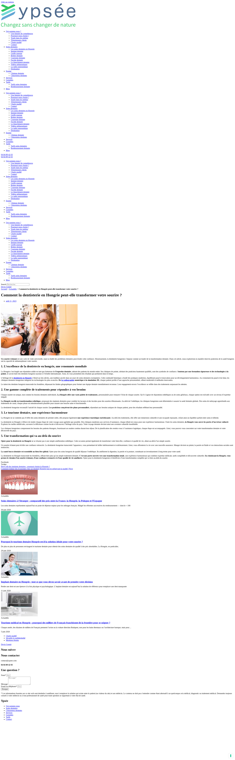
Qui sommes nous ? (13, 31)
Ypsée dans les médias (19, 38)
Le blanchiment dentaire (20, 62)
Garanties (9, 80)
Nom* (3, 675)
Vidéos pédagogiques (19, 64)
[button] (117, 462)
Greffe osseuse (16, 53)
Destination (15, 69)
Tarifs (8, 82)
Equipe (8, 71)
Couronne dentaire (18, 58)
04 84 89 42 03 (7, 155)
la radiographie (67, 380)
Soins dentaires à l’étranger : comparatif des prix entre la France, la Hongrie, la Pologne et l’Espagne (51, 501)
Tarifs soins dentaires (19, 84)
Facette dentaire (17, 60)
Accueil (4, 289)
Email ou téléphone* (9, 686)
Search (3, 284)
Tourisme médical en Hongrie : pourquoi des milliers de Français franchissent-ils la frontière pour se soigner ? (55, 622)
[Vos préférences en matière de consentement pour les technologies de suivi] (230, 755)
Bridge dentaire (17, 56)
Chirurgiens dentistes (19, 76)
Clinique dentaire (17, 73)
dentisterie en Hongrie (22, 378)
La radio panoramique (19, 67)
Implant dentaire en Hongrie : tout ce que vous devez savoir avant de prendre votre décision (47, 582)
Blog (8, 89)
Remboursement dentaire (20, 87)
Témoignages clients (19, 40)
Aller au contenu (7, 2)
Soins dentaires (12, 47)
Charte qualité (16, 42)
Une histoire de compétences (22, 34)
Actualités (13, 289)
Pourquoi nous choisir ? (20, 36)
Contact (14, 45)
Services (9, 78)
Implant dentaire (17, 51)
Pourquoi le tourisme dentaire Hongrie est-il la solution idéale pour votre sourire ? (42, 541)
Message (4, 684)
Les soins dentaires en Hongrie (23, 49)
